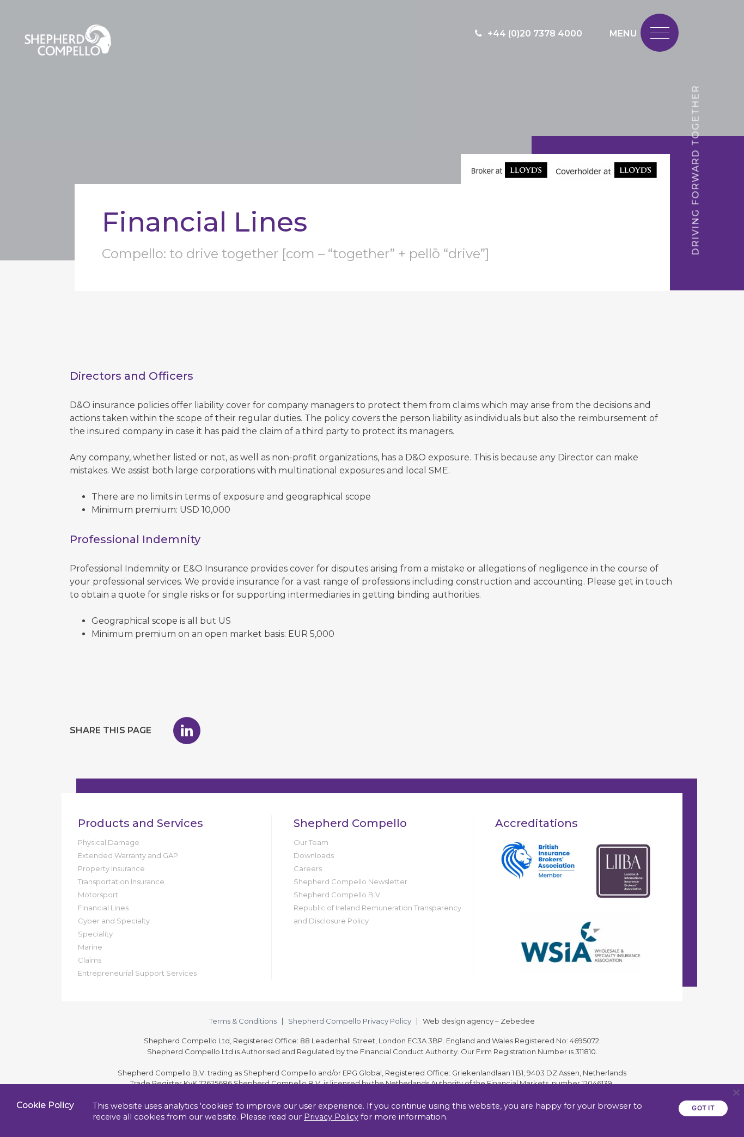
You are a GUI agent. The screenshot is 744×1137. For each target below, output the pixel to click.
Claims (89, 960)
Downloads (314, 855)
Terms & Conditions (243, 1021)
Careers (308, 868)
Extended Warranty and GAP (128, 855)
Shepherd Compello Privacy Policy (349, 1021)
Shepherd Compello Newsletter (350, 881)
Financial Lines (103, 907)
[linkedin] (186, 730)
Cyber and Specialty (114, 920)
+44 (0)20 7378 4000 (534, 33)
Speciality (95, 933)
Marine (90, 947)
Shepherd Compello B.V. (338, 894)
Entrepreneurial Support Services (137, 973)
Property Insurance (111, 868)
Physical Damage (108, 842)
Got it (703, 1108)
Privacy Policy (331, 1117)
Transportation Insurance (121, 881)
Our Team (311, 842)
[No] (735, 1092)
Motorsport (98, 894)
